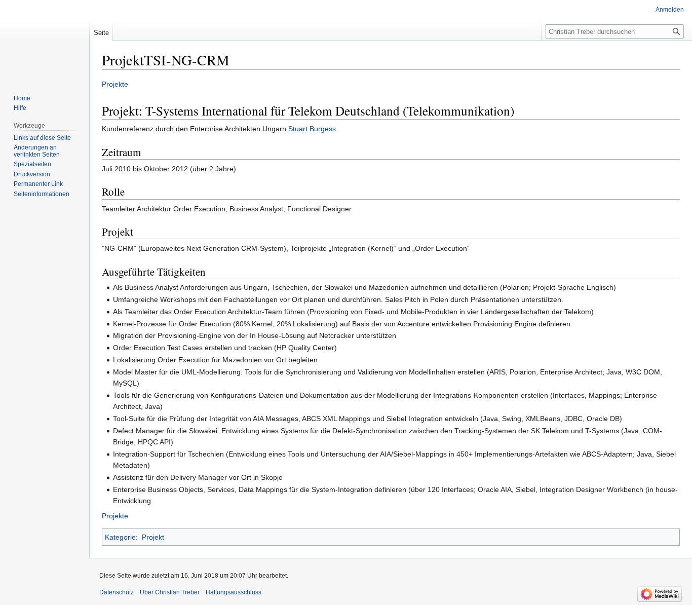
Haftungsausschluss (233, 592)
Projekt (153, 537)
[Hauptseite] (44, 40)
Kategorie (120, 537)
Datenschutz (116, 592)
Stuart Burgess (312, 129)
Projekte (115, 84)
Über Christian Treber (170, 592)
